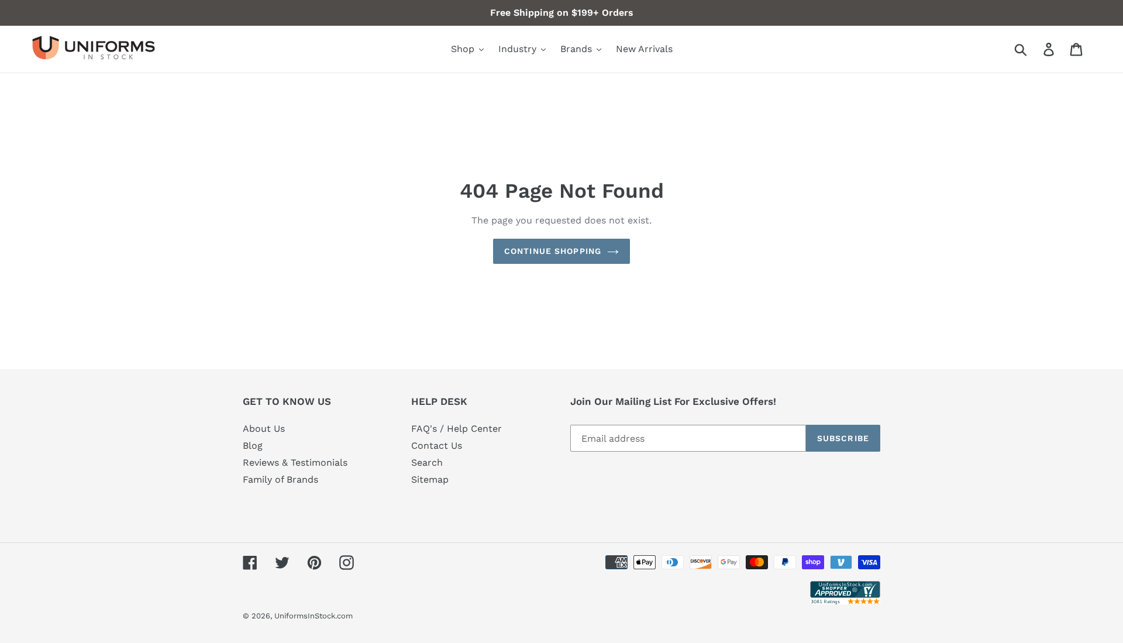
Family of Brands (280, 479)
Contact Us (436, 445)
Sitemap (430, 479)
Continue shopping (552, 251)
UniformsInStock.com (313, 615)
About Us (264, 428)
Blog (253, 445)
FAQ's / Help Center (456, 428)
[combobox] (1034, 49)
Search (427, 462)
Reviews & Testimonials (295, 462)
